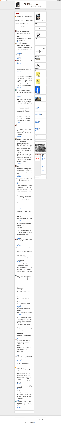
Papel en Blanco (43, 166)
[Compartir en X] (23, 26)
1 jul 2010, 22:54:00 (19, 293)
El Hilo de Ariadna (37, 121)
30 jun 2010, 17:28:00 (19, 96)
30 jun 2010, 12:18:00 (19, 41)
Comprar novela (37, 128)
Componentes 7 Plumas (38, 114)
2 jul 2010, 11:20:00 (19, 360)
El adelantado (43, 160)
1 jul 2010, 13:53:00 (19, 245)
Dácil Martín (36, 116)
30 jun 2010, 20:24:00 (19, 136)
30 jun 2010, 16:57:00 (19, 87)
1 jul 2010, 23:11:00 (19, 314)
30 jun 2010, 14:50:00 (19, 58)
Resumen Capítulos (37, 130)
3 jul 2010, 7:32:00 (19, 388)
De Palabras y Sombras (43, 170)
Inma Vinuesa (36, 109)
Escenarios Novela (37, 122)
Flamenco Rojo (18, 238)
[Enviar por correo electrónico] (21, 26)
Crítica (42, 159)
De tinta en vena (43, 165)
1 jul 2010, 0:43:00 (19, 208)
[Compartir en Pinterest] (24, 26)
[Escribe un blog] (22, 26)
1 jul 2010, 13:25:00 (19, 228)
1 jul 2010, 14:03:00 (19, 261)
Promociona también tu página (37, 93)
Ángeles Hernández (19, 53)
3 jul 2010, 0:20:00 (19, 383)
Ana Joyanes (42, 51)
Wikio (36, 140)
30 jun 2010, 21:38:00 (19, 176)
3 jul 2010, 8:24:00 (19, 399)
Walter (20, 17)
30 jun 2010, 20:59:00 (19, 163)
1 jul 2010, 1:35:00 (19, 220)
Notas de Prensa (37, 123)
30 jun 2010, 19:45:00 (19, 113)
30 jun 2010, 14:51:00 (19, 63)
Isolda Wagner (18, 400)
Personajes (36, 129)
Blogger (35, 422)
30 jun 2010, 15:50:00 (19, 71)
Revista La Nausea (44, 167)
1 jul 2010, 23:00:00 (19, 306)
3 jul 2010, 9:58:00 (19, 407)
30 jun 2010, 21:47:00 (19, 183)
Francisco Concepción (37, 106)
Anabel (17, 177)
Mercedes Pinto (18, 42)
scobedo (16, 16)
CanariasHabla (43, 171)
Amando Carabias (37, 107)
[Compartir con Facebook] (23, 26)
